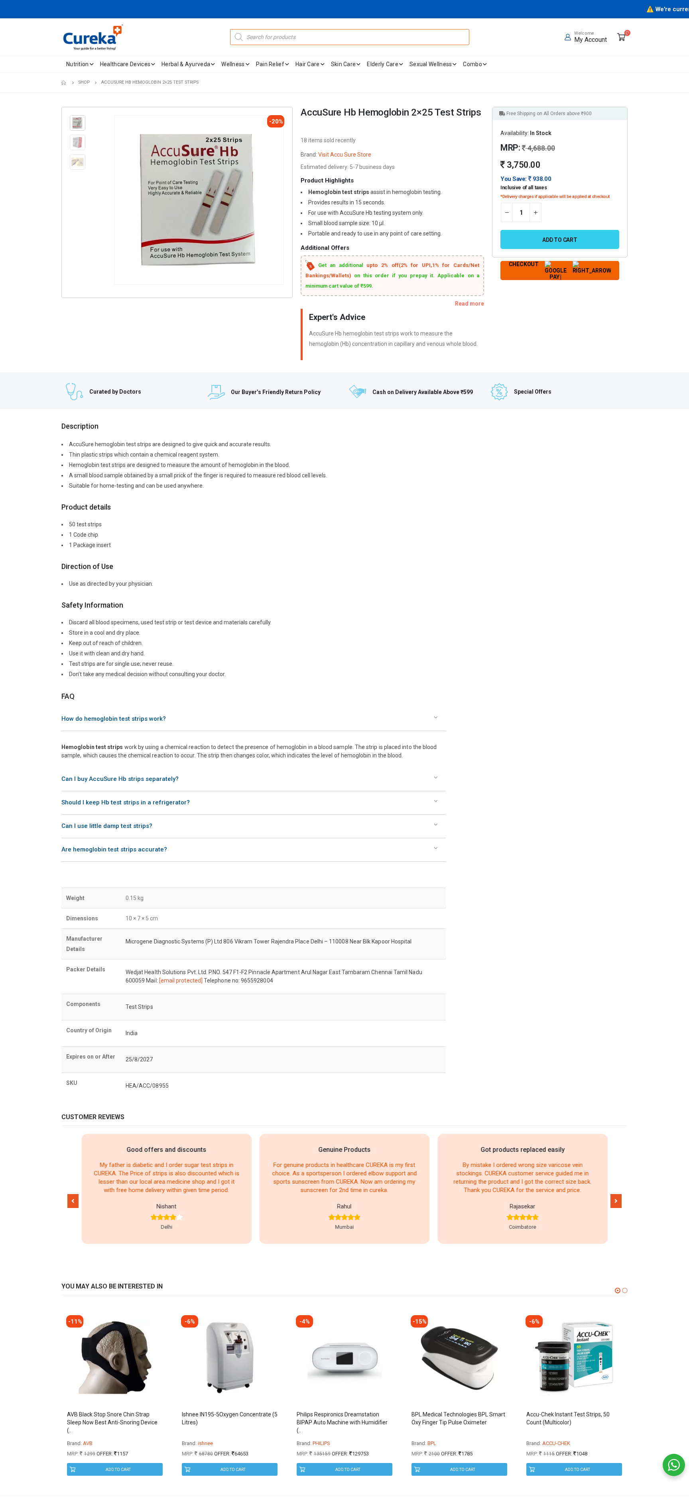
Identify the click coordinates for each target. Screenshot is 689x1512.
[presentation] (116, 200)
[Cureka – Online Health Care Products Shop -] (93, 37)
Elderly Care (382, 64)
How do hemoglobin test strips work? (113, 718)
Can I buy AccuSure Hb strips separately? (120, 778)
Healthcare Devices (125, 64)
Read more (469, 303)
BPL (431, 1443)
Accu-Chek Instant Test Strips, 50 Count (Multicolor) (568, 1418)
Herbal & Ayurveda (185, 64)
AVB (88, 1443)
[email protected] (181, 980)
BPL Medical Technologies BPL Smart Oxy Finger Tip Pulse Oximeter (458, 1418)
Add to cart (559, 240)
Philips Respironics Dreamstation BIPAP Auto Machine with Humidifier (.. (342, 1422)
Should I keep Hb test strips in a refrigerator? (125, 802)
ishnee (205, 1443)
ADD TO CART (118, 1469)
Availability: (514, 133)
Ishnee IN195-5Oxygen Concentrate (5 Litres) (230, 1418)
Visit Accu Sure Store (344, 154)
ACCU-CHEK (556, 1443)
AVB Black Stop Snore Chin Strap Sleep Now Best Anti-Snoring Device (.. (112, 1422)
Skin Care (343, 64)
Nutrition (77, 64)
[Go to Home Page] (64, 82)
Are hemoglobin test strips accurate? (114, 849)
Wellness (232, 64)
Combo (472, 64)
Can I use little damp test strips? (106, 826)
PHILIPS (321, 1443)
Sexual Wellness (430, 64)
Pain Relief (270, 64)
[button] (73, 1201)
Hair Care (307, 64)
